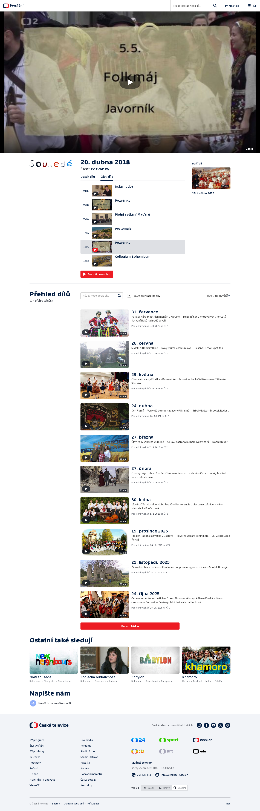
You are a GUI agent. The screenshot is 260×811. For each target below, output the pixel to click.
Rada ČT (85, 762)
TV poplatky (37, 751)
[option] (149, 787)
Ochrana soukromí (74, 803)
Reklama (85, 745)
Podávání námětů (91, 774)
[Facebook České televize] (206, 725)
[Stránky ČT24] (138, 741)
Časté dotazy (88, 779)
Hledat (215, 6)
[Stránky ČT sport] (168, 741)
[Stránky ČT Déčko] (137, 752)
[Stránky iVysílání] (203, 741)
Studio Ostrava (89, 757)
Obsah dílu (87, 177)
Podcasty (35, 762)
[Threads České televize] (227, 725)
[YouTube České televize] (213, 725)
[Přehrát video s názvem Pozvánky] (130, 82)
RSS (228, 803)
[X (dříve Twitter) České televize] (220, 725)
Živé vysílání (37, 745)
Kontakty (86, 785)
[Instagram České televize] (199, 725)
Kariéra (84, 768)
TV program (37, 740)
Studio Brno (87, 751)
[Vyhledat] (119, 295)
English (56, 803)
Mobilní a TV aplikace (42, 779)
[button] (130, 82)
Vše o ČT (35, 785)
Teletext (35, 757)
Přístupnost (94, 803)
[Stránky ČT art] (166, 752)
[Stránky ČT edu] (199, 752)
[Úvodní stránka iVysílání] (16, 6)
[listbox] (164, 788)
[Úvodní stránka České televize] (49, 725)
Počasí (33, 768)
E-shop (34, 774)
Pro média (86, 740)
